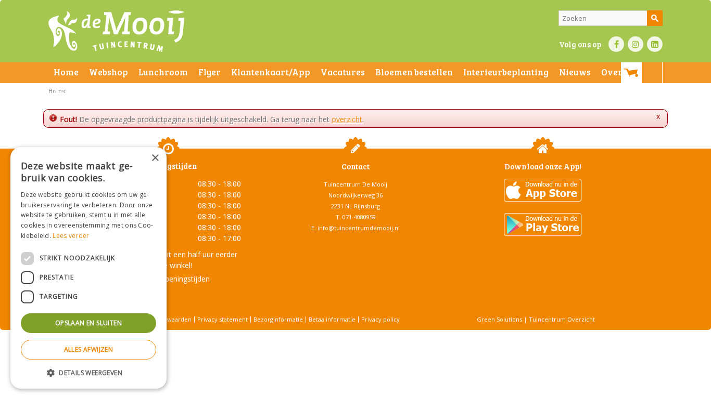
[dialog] (88, 268)
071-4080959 (359, 217)
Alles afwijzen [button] (88, 349)
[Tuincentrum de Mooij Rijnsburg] (116, 31)
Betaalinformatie (332, 319)
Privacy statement (222, 319)
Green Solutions (499, 319)
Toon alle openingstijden (168, 279)
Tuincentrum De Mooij (355, 184)
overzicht (347, 119)
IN (635, 44)
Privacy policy (380, 319)
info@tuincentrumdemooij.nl (359, 228)
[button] (88, 372)
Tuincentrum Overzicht (562, 319)
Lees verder (71, 235)
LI (655, 44)
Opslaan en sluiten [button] (88, 322)
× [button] (155, 158)
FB (616, 44)
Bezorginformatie (278, 319)
